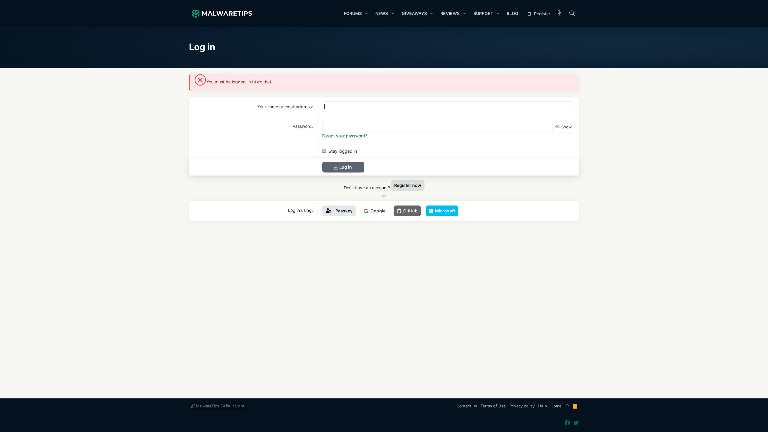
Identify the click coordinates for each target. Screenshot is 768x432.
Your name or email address (284, 106)
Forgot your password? (344, 135)
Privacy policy (522, 406)
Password (302, 126)
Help (542, 406)
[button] (366, 13)
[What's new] (560, 13)
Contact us (467, 406)
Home (556, 406)
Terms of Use (493, 406)
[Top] (567, 406)
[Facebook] (567, 423)
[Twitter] (576, 423)
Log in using (300, 210)
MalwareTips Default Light (219, 406)
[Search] (572, 13)
